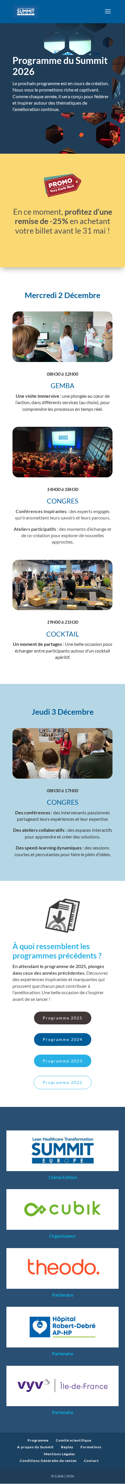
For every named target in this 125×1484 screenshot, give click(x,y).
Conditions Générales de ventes (48, 1460)
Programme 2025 (63, 1017)
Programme (38, 1440)
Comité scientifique (73, 1440)
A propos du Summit (35, 1447)
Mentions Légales (59, 1454)
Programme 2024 (63, 1039)
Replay (67, 1447)
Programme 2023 (63, 1060)
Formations (91, 1447)
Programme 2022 (63, 1082)
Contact (91, 1460)
